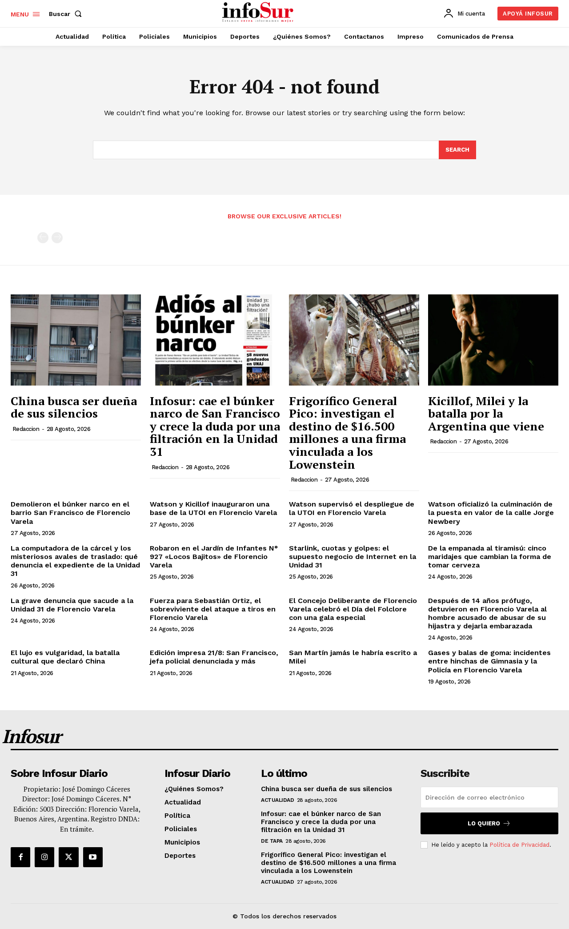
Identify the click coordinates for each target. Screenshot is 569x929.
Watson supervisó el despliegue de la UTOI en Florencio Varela (351, 508)
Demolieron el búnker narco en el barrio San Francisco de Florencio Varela (70, 512)
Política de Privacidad (519, 844)
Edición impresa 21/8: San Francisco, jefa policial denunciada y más (214, 656)
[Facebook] (20, 857)
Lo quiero (484, 823)
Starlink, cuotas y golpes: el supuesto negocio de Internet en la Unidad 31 (352, 556)
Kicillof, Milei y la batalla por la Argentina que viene (486, 413)
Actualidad (277, 800)
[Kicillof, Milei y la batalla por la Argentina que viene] (493, 340)
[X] (68, 857)
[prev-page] (42, 237)
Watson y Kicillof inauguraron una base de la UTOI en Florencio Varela (213, 508)
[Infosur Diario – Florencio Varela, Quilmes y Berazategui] (259, 12)
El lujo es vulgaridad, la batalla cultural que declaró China (65, 656)
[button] (67, 13)
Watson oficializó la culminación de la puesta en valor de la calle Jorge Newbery (491, 512)
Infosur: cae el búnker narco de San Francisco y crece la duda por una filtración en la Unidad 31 (215, 426)
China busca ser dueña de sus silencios (74, 407)
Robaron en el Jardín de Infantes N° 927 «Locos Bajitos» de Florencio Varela (214, 556)
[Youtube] (93, 857)
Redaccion (26, 429)
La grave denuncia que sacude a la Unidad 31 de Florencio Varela (72, 604)
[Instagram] (44, 857)
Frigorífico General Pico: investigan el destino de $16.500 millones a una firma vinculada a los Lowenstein (347, 432)
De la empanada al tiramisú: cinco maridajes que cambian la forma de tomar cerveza (489, 556)
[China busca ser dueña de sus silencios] (76, 340)
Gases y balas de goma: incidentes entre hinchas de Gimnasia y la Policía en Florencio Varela (489, 661)
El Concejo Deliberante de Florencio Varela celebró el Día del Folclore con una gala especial (353, 609)
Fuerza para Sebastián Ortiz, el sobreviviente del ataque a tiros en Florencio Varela (213, 609)
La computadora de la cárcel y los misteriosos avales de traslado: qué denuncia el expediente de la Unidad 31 (75, 561)
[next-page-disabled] (57, 237)
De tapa (272, 841)
